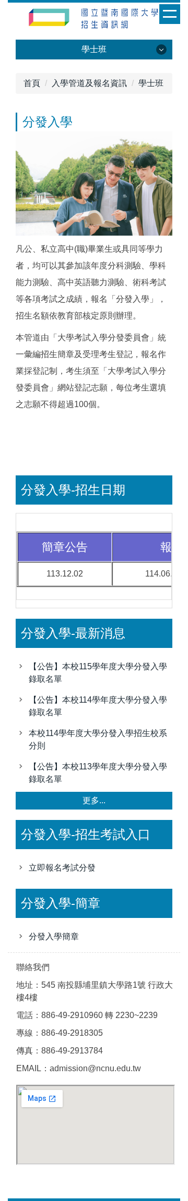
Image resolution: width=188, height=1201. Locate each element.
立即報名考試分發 (62, 867)
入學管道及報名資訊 (89, 83)
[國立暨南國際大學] (94, 20)
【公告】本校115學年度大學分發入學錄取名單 (98, 672)
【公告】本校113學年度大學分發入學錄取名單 (98, 772)
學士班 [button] (94, 49)
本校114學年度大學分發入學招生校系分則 (98, 739)
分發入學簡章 (54, 936)
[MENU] (169, 14)
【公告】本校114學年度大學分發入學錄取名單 (98, 706)
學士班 (150, 83)
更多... (94, 800)
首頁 (32, 83)
